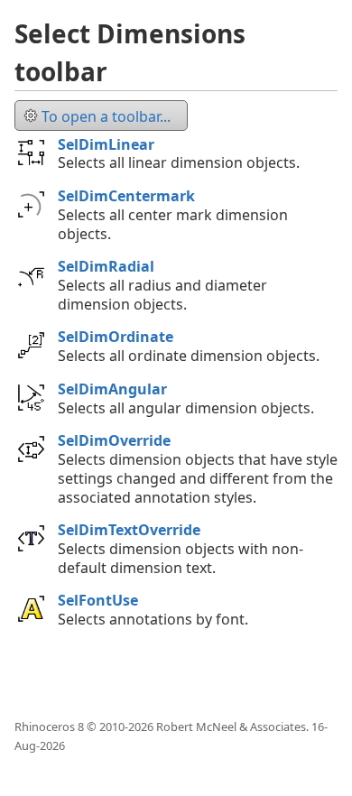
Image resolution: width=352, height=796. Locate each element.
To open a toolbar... (106, 116)
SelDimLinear (106, 144)
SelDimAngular (112, 389)
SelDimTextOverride (129, 530)
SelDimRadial (106, 266)
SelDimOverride (114, 440)
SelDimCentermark (126, 196)
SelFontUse (98, 600)
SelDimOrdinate (115, 337)
